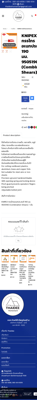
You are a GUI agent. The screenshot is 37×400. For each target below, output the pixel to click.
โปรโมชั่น (4, 352)
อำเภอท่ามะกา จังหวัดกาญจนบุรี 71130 (13, 375)
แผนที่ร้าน (4, 342)
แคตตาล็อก (5, 362)
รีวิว (18, 241)
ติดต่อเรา (25, 99)
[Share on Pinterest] (34, 127)
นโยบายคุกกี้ (4, 396)
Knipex (31, 108)
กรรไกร (13, 29)
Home (4, 29)
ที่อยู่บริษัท (7, 371)
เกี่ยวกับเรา (4, 335)
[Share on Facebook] (29, 127)
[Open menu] (3, 16)
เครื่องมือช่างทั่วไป (27, 117)
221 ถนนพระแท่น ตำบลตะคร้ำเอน (12, 373)
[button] (32, 16)
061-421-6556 (19, 1)
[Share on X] (31, 127)
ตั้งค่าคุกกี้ (27, 394)
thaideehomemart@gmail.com (18, 6)
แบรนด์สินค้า (5, 365)
